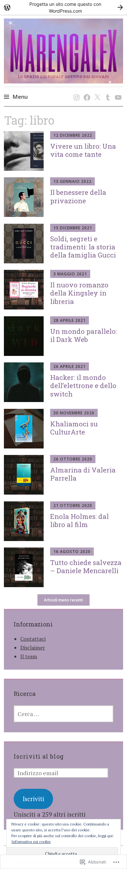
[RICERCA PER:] (63, 713)
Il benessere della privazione (78, 196)
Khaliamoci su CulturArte (74, 427)
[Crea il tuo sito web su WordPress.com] (63, 7)
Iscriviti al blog (39, 756)
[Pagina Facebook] (86, 90)
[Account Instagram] (75, 90)
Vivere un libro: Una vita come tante (83, 150)
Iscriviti (33, 799)
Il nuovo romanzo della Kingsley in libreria (79, 293)
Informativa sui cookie (31, 841)
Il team (28, 656)
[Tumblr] (106, 90)
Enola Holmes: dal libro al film (79, 520)
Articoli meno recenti (63, 600)
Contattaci (33, 638)
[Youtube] (117, 90)
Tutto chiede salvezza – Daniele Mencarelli (85, 566)
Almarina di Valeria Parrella (83, 474)
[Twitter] (96, 90)
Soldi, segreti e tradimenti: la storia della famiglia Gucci (83, 246)
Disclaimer (32, 647)
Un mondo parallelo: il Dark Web (83, 335)
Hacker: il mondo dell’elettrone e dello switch (83, 385)
